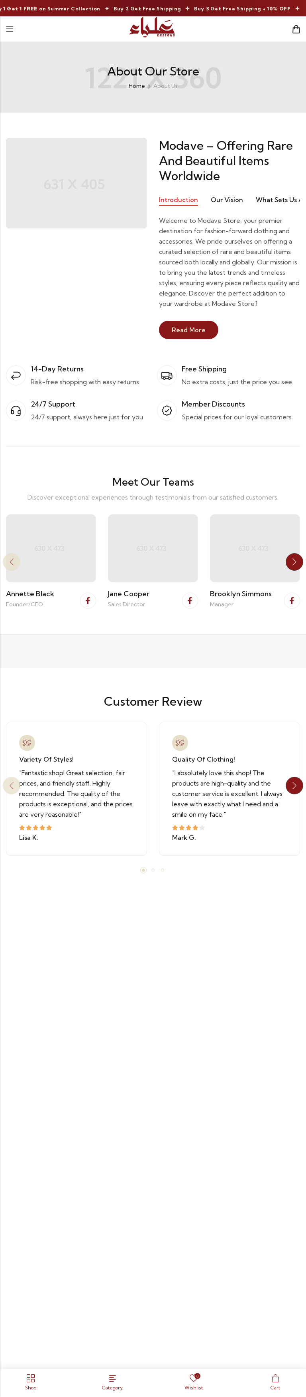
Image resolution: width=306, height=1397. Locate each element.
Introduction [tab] (178, 200)
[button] (11, 562)
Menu (9, 29)
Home (137, 85)
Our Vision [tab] (227, 200)
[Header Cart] (296, 29)
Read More (189, 330)
